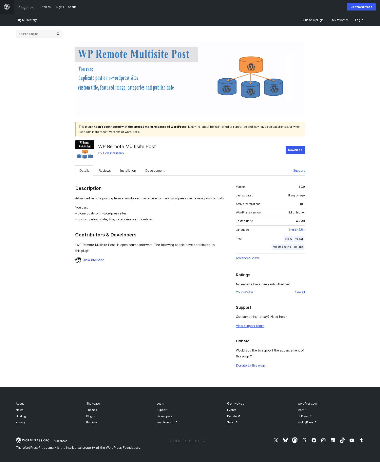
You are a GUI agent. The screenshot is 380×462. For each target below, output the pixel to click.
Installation (128, 170)
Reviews (105, 170)
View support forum (250, 326)
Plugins (91, 416)
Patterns (91, 422)
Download (295, 149)
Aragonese (60, 440)
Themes (91, 410)
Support (299, 170)
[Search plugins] (58, 34)
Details (84, 170)
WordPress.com (310, 403)
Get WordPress (361, 7)
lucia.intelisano (113, 153)
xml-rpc (298, 246)
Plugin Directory (26, 20)
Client (288, 238)
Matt (302, 410)
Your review (244, 292)
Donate (233, 416)
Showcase (93, 403)
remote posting (282, 246)
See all (300, 292)
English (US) (297, 229)
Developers (164, 416)
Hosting (21, 416)
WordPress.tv (167, 422)
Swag (232, 422)
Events (231, 410)
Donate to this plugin (251, 365)
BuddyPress (307, 422)
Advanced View (247, 258)
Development (155, 170)
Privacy (21, 422)
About (20, 403)
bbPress (305, 416)
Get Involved (235, 403)
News (19, 410)
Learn (160, 403)
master (299, 238)
